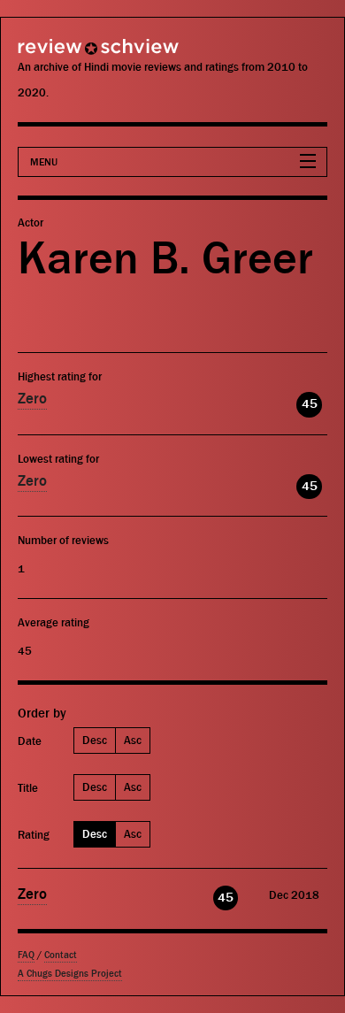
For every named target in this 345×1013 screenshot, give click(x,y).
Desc (94, 740)
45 (310, 403)
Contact (60, 955)
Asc (133, 740)
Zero (32, 399)
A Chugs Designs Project (70, 973)
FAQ (26, 955)
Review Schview (66, 54)
